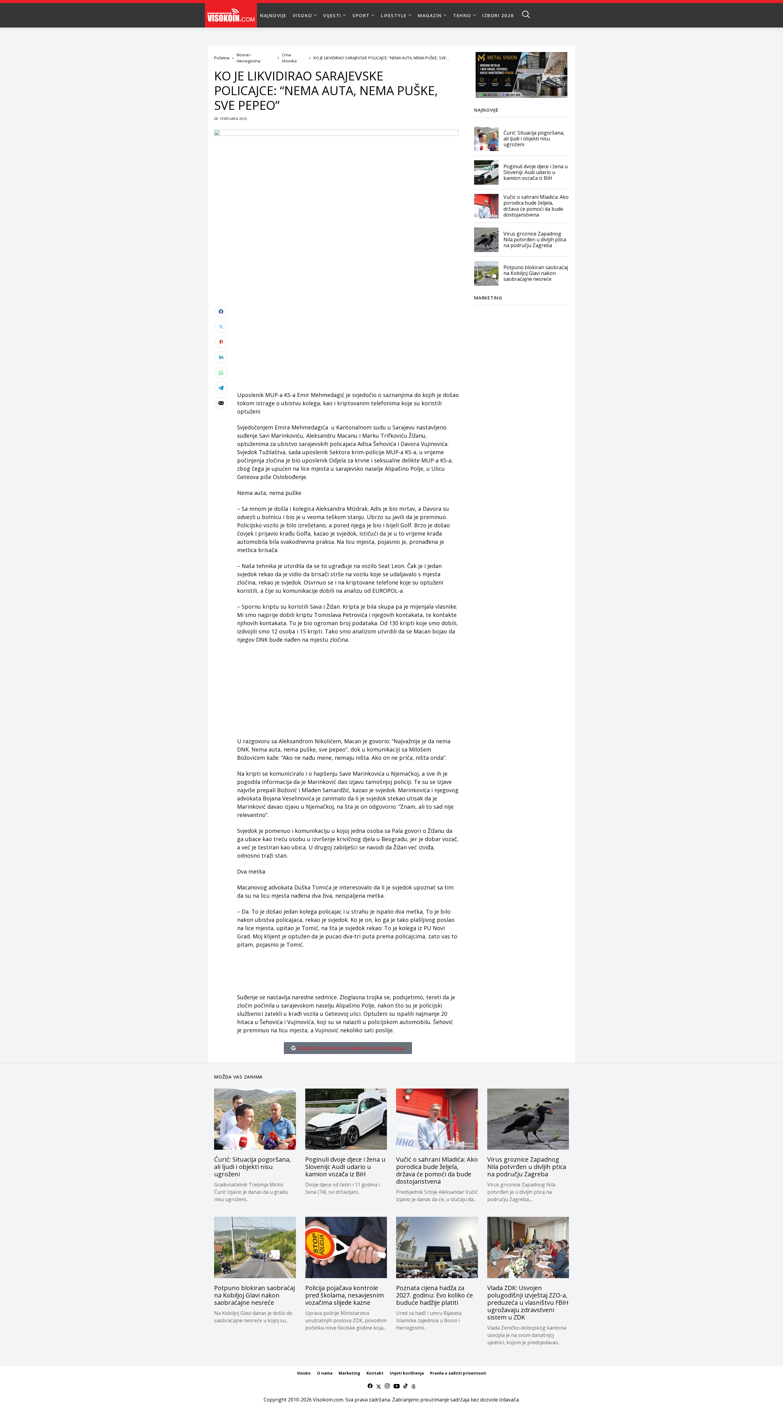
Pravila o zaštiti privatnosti (458, 1373)
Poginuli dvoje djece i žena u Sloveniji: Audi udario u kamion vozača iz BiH (535, 172)
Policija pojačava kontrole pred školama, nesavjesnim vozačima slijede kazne (344, 1295)
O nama (324, 1373)
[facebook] (370, 1386)
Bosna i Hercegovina (248, 58)
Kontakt (375, 1373)
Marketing (349, 1373)
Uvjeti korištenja (407, 1373)
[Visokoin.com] (232, 15)
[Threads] (413, 1386)
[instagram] (387, 1386)
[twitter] (379, 1386)
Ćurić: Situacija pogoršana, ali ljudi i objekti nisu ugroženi (533, 138)
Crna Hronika (289, 58)
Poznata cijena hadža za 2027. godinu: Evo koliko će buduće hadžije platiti (434, 1295)
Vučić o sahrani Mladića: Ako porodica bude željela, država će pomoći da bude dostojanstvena (536, 206)
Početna (221, 58)
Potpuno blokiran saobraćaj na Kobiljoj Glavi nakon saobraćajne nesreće (535, 273)
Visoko (304, 1373)
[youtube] (396, 1386)
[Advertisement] (348, 348)
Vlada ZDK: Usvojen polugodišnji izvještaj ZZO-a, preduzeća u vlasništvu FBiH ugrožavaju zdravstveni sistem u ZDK (528, 1302)
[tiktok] (405, 1386)
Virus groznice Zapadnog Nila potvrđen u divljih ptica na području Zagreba (534, 239)
